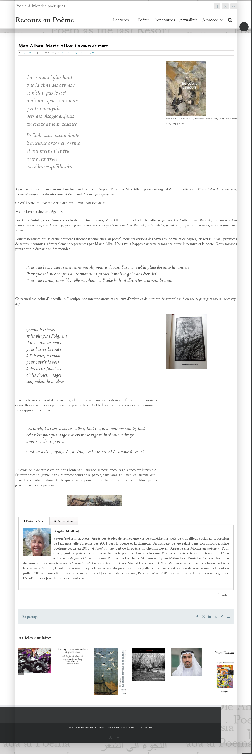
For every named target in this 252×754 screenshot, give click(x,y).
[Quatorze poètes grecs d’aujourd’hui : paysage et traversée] (82, 658)
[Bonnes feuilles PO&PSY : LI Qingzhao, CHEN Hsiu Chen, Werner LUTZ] (126, 676)
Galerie (43, 651)
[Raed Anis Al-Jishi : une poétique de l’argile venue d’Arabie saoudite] (214, 664)
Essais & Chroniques (71, 52)
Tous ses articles (64, 521)
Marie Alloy (86, 52)
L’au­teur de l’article (35, 521)
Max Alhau (96, 52)
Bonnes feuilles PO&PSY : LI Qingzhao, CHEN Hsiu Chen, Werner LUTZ (121, 661)
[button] (230, 19)
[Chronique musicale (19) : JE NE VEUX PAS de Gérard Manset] (170, 667)
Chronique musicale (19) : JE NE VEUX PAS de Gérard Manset (165, 655)
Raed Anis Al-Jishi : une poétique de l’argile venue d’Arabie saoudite (209, 653)
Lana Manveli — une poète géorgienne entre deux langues (32, 651)
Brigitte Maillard (29, 52)
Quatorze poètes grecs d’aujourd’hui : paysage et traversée (76, 649)
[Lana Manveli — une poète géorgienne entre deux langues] (37, 662)
